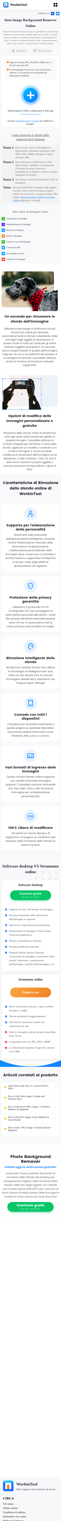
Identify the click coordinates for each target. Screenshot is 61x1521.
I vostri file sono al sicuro (30, 114)
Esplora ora (30, 992)
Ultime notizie (10, 1508)
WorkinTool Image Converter (27, 121)
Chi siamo (8, 1504)
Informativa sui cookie (14, 1516)
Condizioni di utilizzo (14, 1512)
